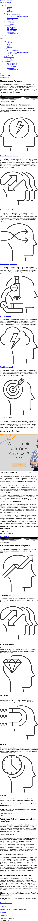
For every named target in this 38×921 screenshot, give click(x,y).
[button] (19, 38)
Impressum (3, 912)
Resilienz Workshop (12, 18)
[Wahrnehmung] (19, 313)
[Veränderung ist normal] (19, 260)
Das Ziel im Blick (6, 418)
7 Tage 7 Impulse (12, 29)
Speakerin (10, 19)
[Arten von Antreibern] (19, 206)
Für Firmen (7, 13)
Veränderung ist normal (8, 264)
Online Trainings (11, 22)
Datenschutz (3, 915)
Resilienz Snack (11, 30)
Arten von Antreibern (8, 210)
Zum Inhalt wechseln (6, 0)
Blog (5, 35)
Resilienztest (10, 32)
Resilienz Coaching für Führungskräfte (18, 16)
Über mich (6, 5)
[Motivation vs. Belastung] (19, 152)
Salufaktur (3, 906)
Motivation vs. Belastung (9, 156)
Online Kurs (10, 24)
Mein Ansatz (10, 11)
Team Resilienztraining (13, 14)
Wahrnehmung (5, 316)
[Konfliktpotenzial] (19, 363)
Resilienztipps (7, 25)
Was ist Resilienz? (12, 27)
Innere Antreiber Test (13, 33)
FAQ (8, 10)
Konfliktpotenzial (6, 367)
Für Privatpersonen (9, 21)
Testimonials (10, 8)
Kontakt (9, 7)
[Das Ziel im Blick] (19, 414)
